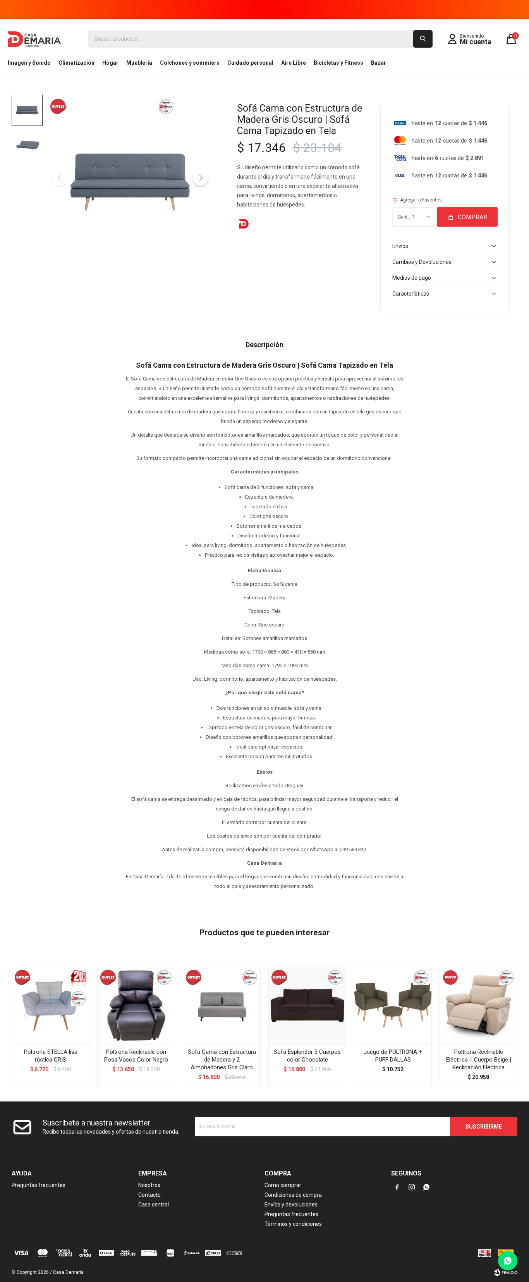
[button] (423, 39)
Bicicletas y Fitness (338, 63)
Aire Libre (293, 63)
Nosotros (149, 1185)
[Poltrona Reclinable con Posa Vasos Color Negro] (136, 1006)
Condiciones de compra (293, 1195)
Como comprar (282, 1185)
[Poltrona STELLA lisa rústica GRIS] (50, 1006)
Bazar (378, 63)
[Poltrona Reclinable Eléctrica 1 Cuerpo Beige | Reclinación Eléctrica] (478, 1006)
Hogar (110, 63)
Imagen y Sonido (29, 63)
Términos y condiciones (293, 1224)
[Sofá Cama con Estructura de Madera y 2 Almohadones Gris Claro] (222, 1006)
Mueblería (139, 63)
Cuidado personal (250, 63)
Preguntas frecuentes (38, 1185)
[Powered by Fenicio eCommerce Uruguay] (505, 1272)
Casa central (153, 1204)
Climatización (76, 63)
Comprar (472, 217)
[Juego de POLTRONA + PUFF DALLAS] (393, 1006)
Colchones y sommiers (190, 63)
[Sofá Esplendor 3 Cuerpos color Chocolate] (307, 1006)
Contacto (149, 1195)
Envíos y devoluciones (291, 1204)
